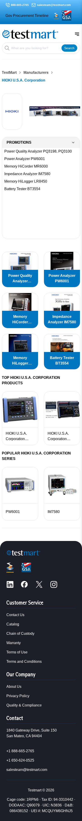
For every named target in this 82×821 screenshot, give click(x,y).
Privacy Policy (17, 696)
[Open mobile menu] (77, 34)
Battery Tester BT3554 (22, 189)
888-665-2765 (20, 5)
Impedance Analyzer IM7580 (27, 174)
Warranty (13, 643)
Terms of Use (17, 652)
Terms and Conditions (24, 661)
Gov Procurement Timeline (27, 16)
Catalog (12, 624)
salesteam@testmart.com (54, 5)
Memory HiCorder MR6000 (26, 166)
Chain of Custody (20, 633)
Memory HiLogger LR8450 (25, 181)
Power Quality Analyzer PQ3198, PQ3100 (38, 151)
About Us (13, 686)
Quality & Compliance (24, 705)
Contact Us (15, 615)
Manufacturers (36, 72)
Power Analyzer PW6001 (24, 159)
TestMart (9, 72)
